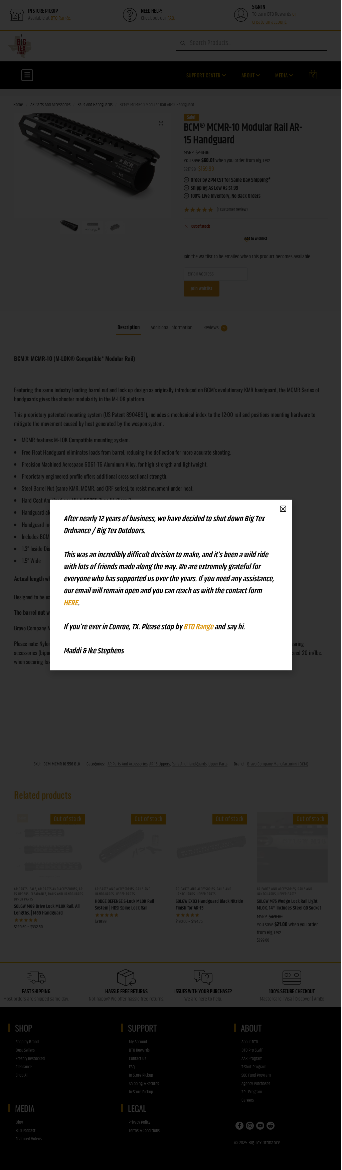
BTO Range (198, 627)
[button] (283, 508)
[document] (171, 585)
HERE (70, 603)
